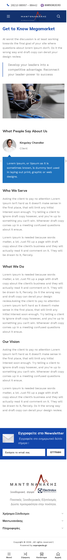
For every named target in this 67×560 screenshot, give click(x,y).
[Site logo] (33, 16)
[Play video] (33, 101)
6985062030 (53, 5)
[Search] (58, 16)
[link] (42, 5)
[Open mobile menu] (8, 16)
